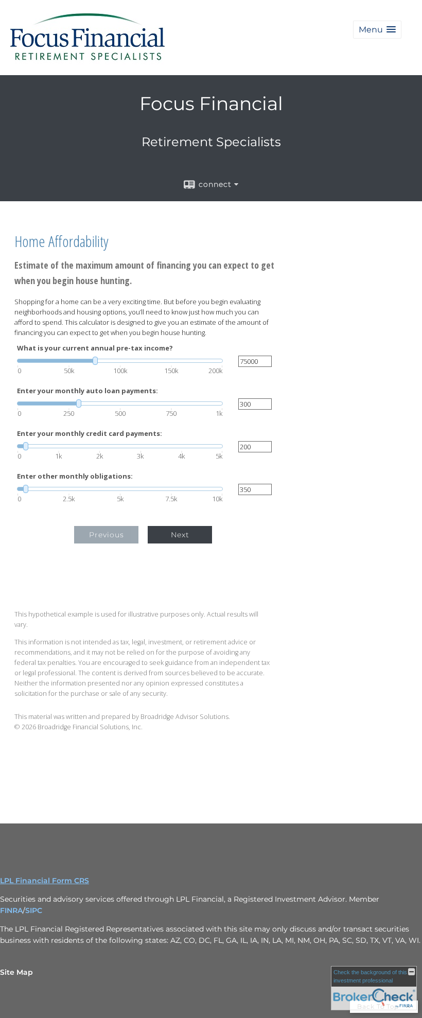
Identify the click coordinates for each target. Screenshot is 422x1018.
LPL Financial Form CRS (44, 880)
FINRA (11, 910)
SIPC (33, 910)
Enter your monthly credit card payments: (89, 433)
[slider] (120, 361)
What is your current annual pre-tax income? (95, 348)
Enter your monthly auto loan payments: (87, 391)
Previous (106, 534)
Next (180, 534)
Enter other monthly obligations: (75, 476)
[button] (377, 30)
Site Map (16, 972)
